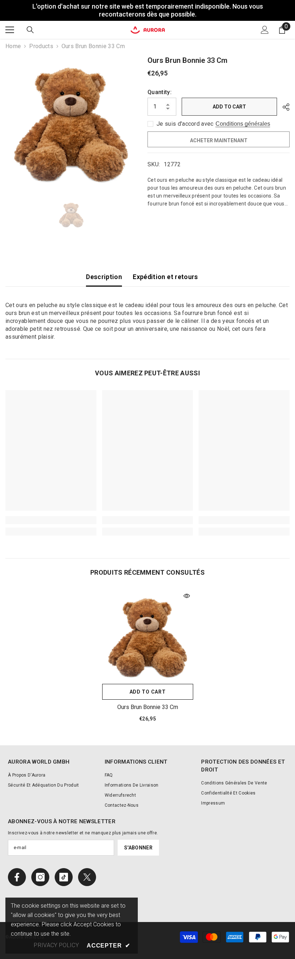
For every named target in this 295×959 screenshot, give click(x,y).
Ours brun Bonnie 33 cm (147, 707)
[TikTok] (64, 877)
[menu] (9, 30)
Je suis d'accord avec (185, 123)
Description (104, 277)
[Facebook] (17, 877)
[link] (50, 520)
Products (41, 46)
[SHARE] (283, 107)
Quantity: (160, 92)
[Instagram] (40, 877)
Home (13, 46)
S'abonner (138, 848)
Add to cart (229, 107)
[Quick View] (186, 595)
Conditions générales (242, 124)
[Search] (30, 30)
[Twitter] (87, 877)
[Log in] (265, 30)
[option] (71, 120)
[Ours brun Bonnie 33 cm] (147, 634)
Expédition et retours (165, 277)
